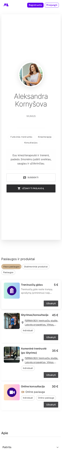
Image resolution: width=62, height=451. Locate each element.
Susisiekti (33, 177)
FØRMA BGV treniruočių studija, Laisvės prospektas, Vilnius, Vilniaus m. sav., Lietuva (41, 324)
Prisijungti (51, 5)
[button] (21, 137)
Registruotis (35, 5)
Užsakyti (51, 303)
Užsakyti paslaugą (33, 188)
